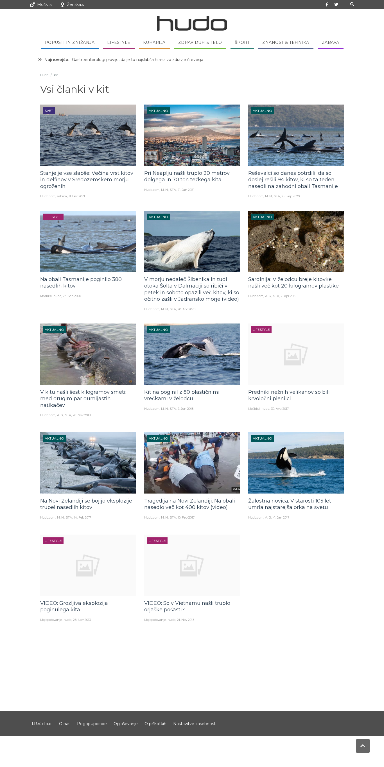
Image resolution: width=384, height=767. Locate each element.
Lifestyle (118, 42)
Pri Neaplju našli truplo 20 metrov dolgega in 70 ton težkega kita (187, 176)
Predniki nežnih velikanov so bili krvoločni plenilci (289, 395)
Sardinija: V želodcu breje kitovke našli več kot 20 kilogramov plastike (293, 282)
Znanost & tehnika (285, 42)
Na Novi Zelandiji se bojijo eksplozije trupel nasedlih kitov (86, 504)
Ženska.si (76, 4)
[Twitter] (336, 4)
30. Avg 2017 (280, 409)
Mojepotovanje (51, 620)
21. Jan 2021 (186, 190)
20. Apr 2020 (186, 309)
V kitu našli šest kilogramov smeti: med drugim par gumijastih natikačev (83, 398)
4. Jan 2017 (281, 517)
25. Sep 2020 (291, 196)
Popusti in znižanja (70, 42)
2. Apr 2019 (288, 296)
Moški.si (44, 4)
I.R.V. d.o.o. (42, 723)
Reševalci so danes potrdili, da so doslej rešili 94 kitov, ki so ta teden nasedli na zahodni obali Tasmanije (293, 179)
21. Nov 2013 (185, 620)
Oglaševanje (126, 723)
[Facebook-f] (327, 4)
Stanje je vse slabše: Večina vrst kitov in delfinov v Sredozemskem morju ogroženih (86, 179)
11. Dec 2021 (77, 196)
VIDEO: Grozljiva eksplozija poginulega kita (74, 606)
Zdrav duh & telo (200, 42)
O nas (64, 723)
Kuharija (154, 42)
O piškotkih (155, 723)
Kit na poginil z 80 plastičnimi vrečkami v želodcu (182, 395)
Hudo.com (47, 196)
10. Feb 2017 (186, 517)
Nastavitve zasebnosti (194, 723)
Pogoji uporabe (92, 723)
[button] (352, 4)
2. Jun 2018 (185, 409)
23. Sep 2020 (72, 296)
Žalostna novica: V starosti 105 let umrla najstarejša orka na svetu (289, 504)
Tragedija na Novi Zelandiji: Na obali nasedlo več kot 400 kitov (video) (189, 504)
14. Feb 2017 (82, 517)
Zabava (330, 42)
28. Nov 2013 (82, 620)
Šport (242, 42)
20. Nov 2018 (82, 415)
